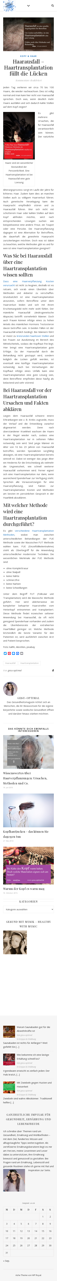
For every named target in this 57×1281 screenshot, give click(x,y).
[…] (17, 1046)
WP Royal (36, 1275)
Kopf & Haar (28, 56)
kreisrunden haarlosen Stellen (33, 335)
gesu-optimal (15, 670)
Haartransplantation (29, 663)
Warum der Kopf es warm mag (23, 889)
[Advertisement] (28, 982)
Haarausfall (10, 663)
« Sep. (6, 1260)
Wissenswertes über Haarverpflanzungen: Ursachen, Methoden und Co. (25, 778)
